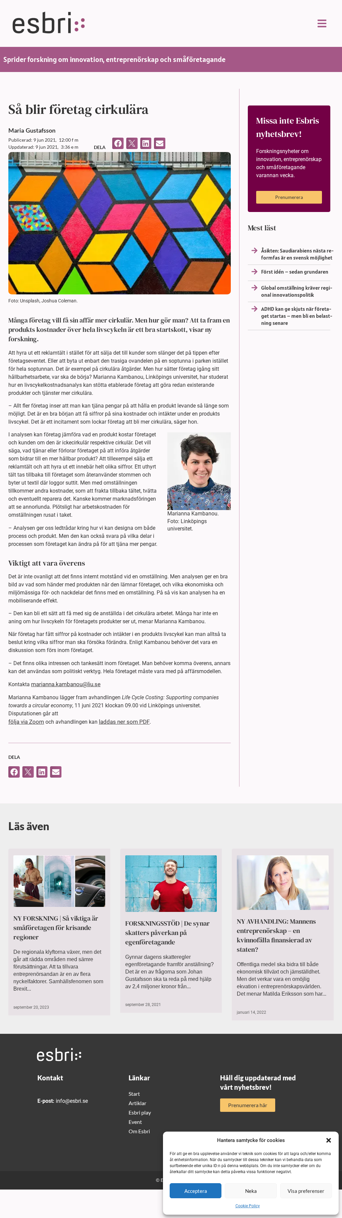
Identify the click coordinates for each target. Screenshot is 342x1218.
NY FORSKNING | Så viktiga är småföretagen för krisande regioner (55, 928)
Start (134, 1093)
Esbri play (140, 1112)
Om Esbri (139, 1131)
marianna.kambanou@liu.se (66, 684)
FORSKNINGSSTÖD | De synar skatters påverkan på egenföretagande (167, 933)
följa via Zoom (26, 721)
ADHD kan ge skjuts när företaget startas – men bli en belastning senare (296, 315)
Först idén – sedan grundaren (294, 271)
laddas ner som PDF (124, 721)
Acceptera (195, 1191)
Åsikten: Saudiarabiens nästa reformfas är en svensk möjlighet (297, 254)
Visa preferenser (306, 1191)
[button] (328, 1140)
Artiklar (137, 1103)
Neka (251, 1191)
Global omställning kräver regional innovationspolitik (296, 291)
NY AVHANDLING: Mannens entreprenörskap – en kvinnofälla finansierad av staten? (276, 935)
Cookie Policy (247, 1206)
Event (135, 1122)
